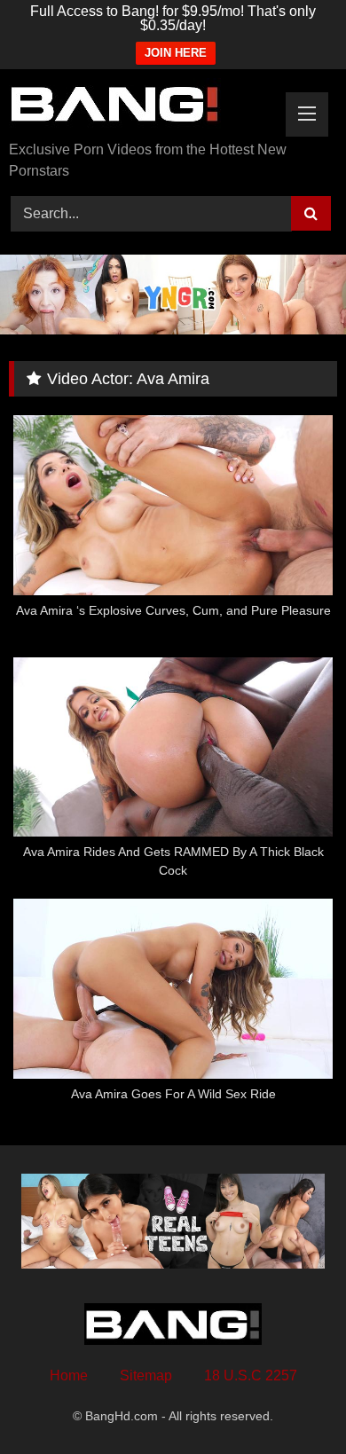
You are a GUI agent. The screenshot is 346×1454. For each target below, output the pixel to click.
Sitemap (146, 1375)
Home (69, 1375)
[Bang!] (142, 106)
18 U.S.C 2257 (250, 1375)
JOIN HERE (176, 52)
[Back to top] (291, 1401)
